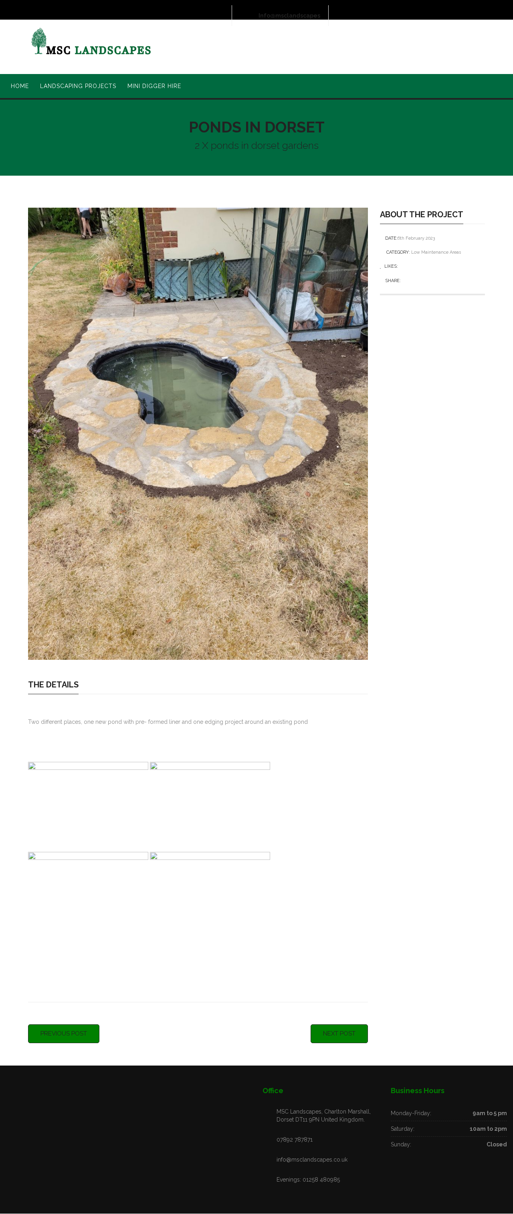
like (404, 266)
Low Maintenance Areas (436, 252)
